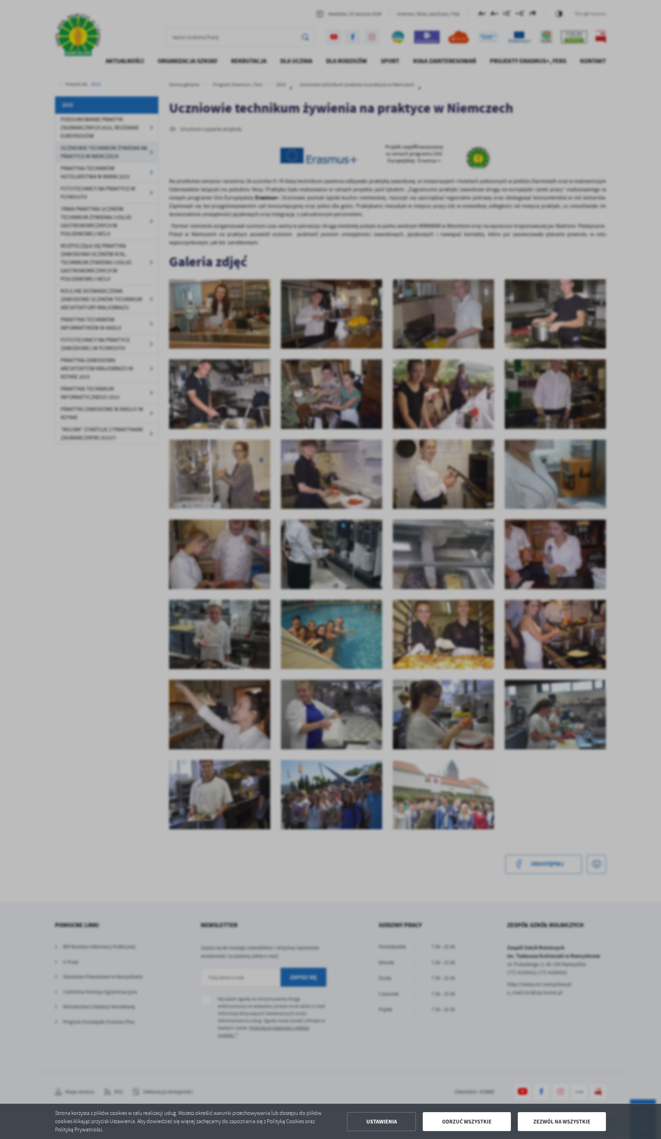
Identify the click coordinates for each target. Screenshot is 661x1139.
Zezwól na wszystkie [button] (561, 1121)
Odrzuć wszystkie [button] (467, 1121)
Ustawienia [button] (381, 1121)
